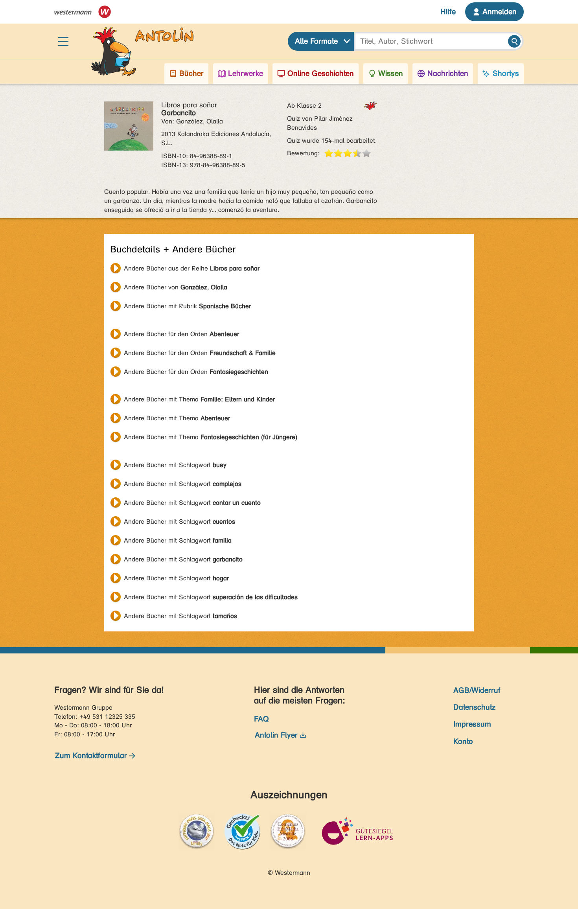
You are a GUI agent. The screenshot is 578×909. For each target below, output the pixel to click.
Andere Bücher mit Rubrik (187, 306)
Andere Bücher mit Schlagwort (175, 465)
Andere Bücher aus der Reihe (192, 268)
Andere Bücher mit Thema (199, 399)
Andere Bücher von (175, 287)
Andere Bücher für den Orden (181, 334)
